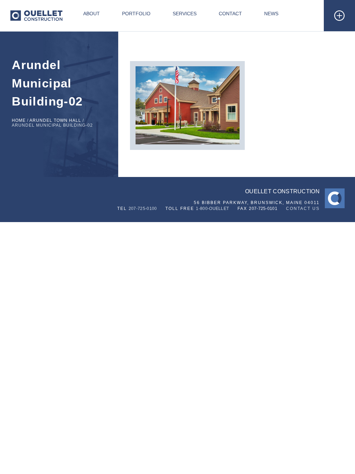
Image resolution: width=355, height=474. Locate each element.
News (271, 13)
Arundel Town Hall (55, 120)
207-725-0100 (143, 208)
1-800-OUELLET (212, 208)
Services (185, 13)
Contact (230, 13)
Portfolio (136, 13)
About (91, 13)
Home (19, 120)
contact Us (303, 208)
